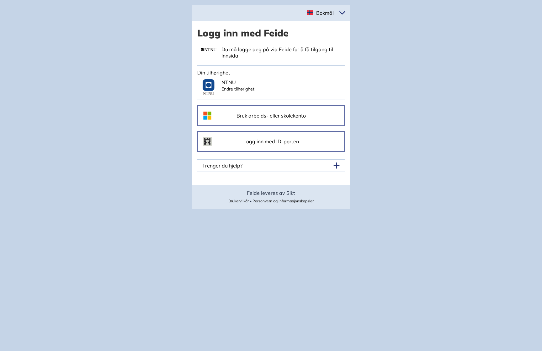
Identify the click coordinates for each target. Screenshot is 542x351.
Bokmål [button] (325, 13)
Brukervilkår (239, 201)
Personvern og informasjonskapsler (283, 201)
